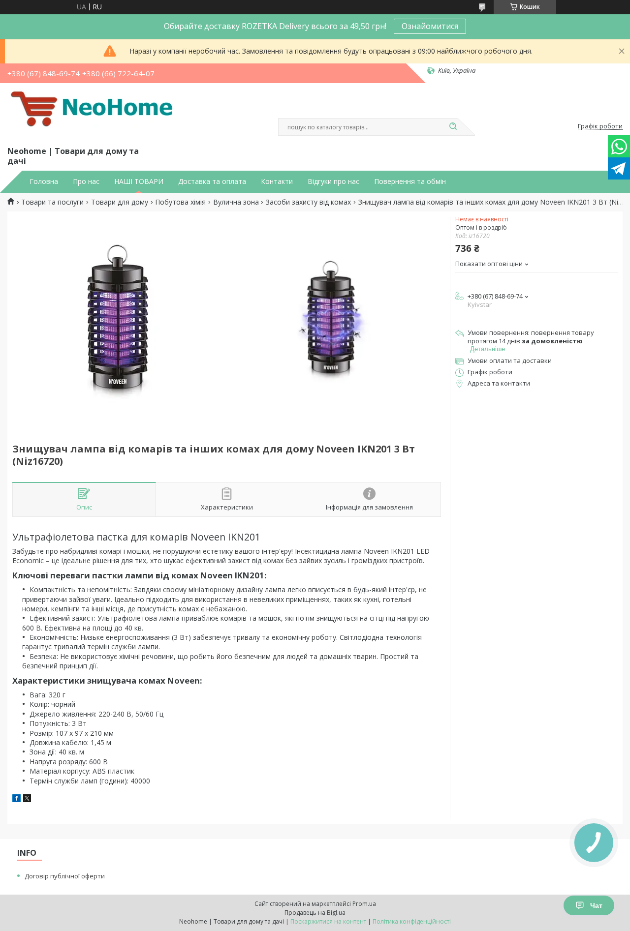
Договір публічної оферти (65, 875)
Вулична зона (236, 202)
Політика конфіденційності (412, 921)
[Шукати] (453, 127)
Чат (596, 905)
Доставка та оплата (212, 181)
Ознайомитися (430, 26)
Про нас (86, 181)
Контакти (277, 181)
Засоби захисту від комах (308, 202)
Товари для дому (119, 202)
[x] (27, 799)
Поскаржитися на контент (328, 921)
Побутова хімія (180, 202)
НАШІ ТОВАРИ (138, 181)
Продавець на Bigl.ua (315, 912)
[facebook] (16, 799)
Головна (44, 181)
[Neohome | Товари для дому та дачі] (93, 112)
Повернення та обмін (410, 181)
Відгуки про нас (333, 181)
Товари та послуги (52, 202)
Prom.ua (364, 904)
